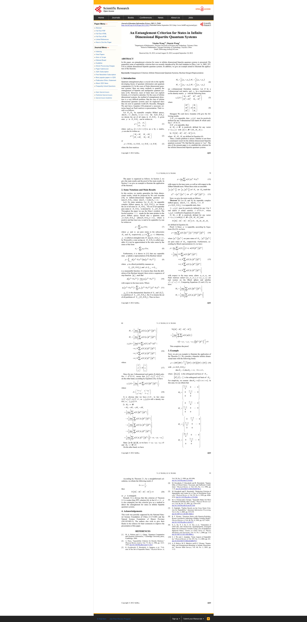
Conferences (146, 17)
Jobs (190, 17)
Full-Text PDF (99, 31)
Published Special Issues (103, 95)
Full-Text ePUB (100, 36)
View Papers (99, 54)
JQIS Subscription (101, 72)
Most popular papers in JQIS (105, 77)
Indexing (98, 51)
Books (131, 17)
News (160, 17)
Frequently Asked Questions (104, 86)
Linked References (101, 39)
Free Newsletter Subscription (105, 74)
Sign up (175, 619)
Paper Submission (101, 69)
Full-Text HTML (100, 34)
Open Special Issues (101, 92)
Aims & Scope (100, 57)
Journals (116, 17)
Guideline (98, 63)
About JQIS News (101, 83)
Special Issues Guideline (103, 98)
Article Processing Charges (104, 66)
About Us (175, 17)
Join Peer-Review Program (120, 619)
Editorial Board (100, 60)
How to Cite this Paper (102, 42)
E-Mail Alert (101, 619)
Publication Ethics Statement (105, 80)
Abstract (98, 28)
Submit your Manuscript (192, 619)
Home (101, 17)
